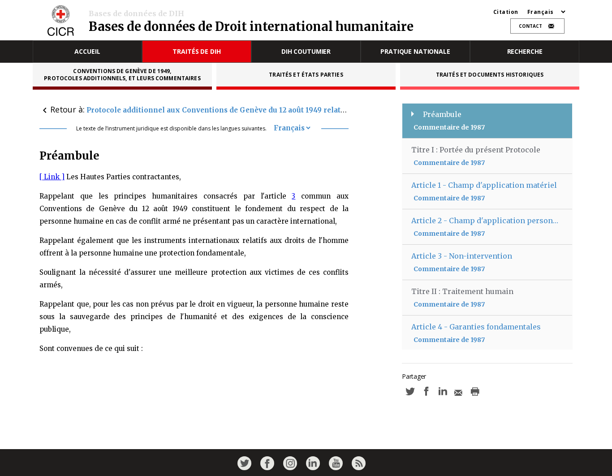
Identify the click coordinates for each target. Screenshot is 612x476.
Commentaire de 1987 (449, 127)
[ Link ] (52, 177)
